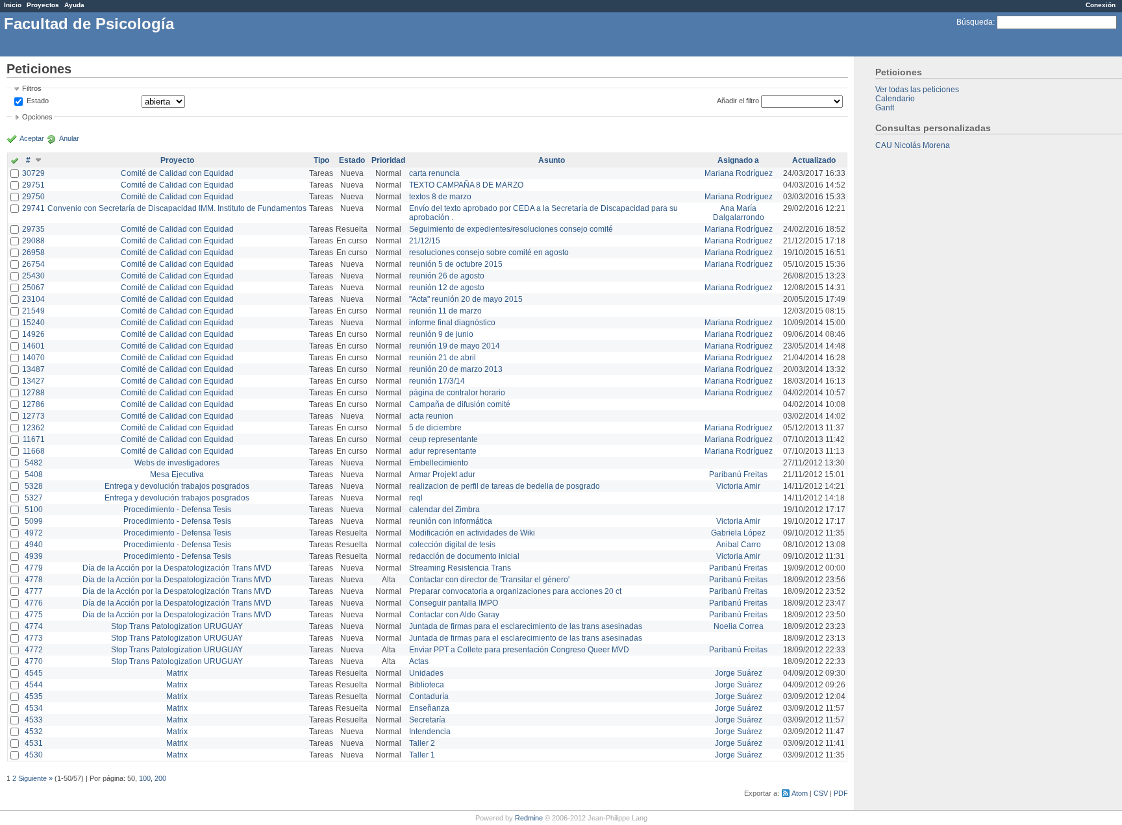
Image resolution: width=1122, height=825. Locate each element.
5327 (34, 497)
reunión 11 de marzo (445, 310)
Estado (38, 101)
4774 (34, 626)
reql (416, 497)
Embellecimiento (438, 462)
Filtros (32, 88)
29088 (33, 240)
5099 (34, 521)
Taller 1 (422, 754)
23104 (33, 299)
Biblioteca (426, 684)
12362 (33, 427)
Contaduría (429, 696)
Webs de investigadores (176, 462)
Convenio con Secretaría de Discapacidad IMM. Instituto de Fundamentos (176, 208)
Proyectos (43, 4)
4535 (34, 696)
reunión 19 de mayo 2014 (454, 346)
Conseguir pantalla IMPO (453, 603)
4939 (34, 556)
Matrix (177, 673)
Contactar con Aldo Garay (454, 614)
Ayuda (74, 4)
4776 (34, 603)
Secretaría (427, 719)
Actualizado (814, 160)
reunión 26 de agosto (446, 275)
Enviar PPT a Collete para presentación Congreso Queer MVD (519, 649)
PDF (841, 793)
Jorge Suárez (738, 673)
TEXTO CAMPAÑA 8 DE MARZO (466, 185)
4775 (34, 614)
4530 (34, 754)
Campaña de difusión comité (459, 404)
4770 (34, 661)
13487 (33, 369)
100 (145, 778)
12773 (33, 416)
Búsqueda (974, 22)
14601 (33, 346)
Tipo (321, 160)
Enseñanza (429, 708)
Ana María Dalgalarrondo (738, 213)
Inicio (12, 4)
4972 (34, 532)
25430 (33, 275)
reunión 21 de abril (442, 357)
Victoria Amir (738, 486)
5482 (34, 462)
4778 (34, 579)
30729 (33, 173)
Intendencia (430, 731)
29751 (33, 185)
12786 (33, 404)
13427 (33, 381)
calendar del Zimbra (444, 509)
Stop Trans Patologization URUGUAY (177, 626)
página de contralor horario (457, 392)
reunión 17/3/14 (437, 381)
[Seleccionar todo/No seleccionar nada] (14, 161)
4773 (34, 638)
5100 (34, 509)
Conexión (1101, 4)
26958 (33, 252)
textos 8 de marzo (440, 196)
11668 (34, 451)
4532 (34, 731)
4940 (34, 544)
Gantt (884, 107)
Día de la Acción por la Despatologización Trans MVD (176, 568)
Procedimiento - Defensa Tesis (177, 509)
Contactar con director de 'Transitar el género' (489, 579)
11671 (34, 439)
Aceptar (31, 138)
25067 (33, 287)
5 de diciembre (435, 427)
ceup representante (443, 439)
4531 (34, 743)
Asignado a (738, 160)
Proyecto (177, 160)
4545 (34, 673)
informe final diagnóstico (452, 322)
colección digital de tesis (452, 544)
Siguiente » (35, 778)
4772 (34, 649)
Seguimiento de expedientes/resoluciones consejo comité (511, 229)
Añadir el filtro (738, 101)
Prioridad (388, 160)
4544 (34, 684)
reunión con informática (450, 521)
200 (160, 778)
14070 (33, 357)
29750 (33, 196)
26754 (33, 264)
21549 (33, 310)
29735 (33, 229)
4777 (34, 591)
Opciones (37, 117)
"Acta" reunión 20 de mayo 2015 (466, 299)
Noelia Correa (739, 626)
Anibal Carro (738, 544)
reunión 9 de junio (441, 334)
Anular (69, 138)
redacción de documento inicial (464, 556)
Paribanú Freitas (738, 474)
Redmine (529, 818)
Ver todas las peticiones (917, 89)
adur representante (443, 451)
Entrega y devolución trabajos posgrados (177, 486)
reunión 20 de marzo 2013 (456, 369)
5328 (34, 486)
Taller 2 (422, 743)
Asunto (551, 160)
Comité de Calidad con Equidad (177, 173)
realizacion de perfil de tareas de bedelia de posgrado (504, 486)
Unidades (426, 673)
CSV (821, 793)
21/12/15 (424, 240)
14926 (33, 334)
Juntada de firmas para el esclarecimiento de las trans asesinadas (525, 626)
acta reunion (431, 416)
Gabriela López (738, 532)
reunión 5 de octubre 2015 (456, 264)
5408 (34, 474)
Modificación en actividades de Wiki (472, 532)
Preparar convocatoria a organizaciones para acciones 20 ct (515, 591)
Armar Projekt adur (442, 474)
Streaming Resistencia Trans (460, 568)
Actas (419, 661)
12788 (33, 392)
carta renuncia (434, 173)
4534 (34, 708)
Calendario (895, 98)
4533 (34, 719)
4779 (34, 568)
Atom (800, 793)
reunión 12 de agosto (446, 287)
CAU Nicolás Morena (912, 145)
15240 (33, 322)
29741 (33, 208)
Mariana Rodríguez (738, 173)
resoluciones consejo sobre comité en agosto (489, 252)
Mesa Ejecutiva (177, 474)
